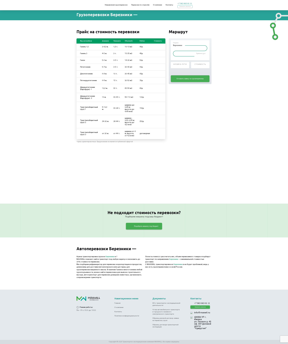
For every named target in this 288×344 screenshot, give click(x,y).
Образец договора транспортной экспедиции (165, 326)
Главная (117, 303)
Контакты (169, 5)
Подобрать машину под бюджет (146, 226)
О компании (157, 5)
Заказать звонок (185, 6)
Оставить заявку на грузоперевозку (190, 79)
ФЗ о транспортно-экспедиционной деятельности (166, 304)
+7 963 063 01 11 (185, 3)
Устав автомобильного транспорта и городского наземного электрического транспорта (166, 312)
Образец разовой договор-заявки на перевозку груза (165, 319)
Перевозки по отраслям (140, 5)
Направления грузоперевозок (116, 5)
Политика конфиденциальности (126, 316)
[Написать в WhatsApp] (199, 4)
